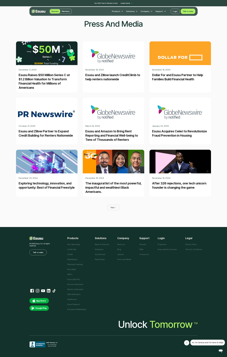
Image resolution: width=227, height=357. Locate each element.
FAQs (141, 249)
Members (66, 11)
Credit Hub (71, 249)
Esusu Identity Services (167, 249)
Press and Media (124, 259)
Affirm (69, 274)
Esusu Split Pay (73, 279)
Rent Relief (71, 269)
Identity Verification (75, 289)
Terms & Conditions (193, 249)
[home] (38, 11)
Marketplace (72, 259)
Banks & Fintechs (102, 244)
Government (100, 254)
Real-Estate (100, 259)
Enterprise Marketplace (76, 309)
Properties (162, 244)
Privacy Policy (191, 244)
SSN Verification (74, 294)
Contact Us (144, 254)
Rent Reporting (73, 244)
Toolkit (70, 254)
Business (55, 11)
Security (142, 244)
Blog (119, 249)
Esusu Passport (73, 304)
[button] (117, 11)
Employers (99, 249)
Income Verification (75, 284)
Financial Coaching (75, 264)
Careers (120, 254)
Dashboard (71, 299)
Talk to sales (188, 11)
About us (121, 244)
